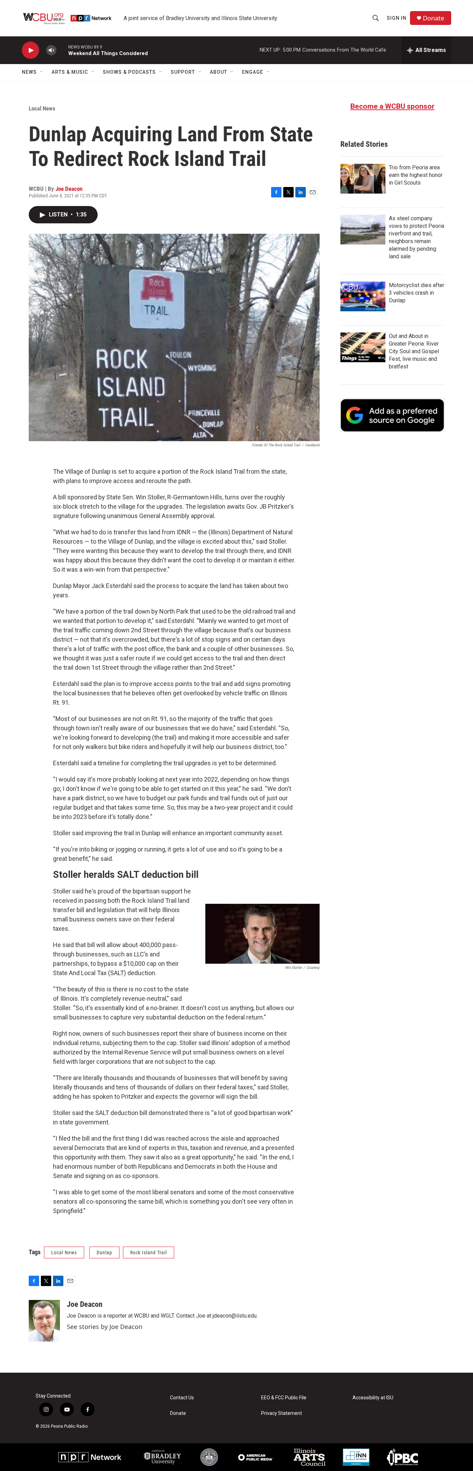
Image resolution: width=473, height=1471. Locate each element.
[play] (30, 50)
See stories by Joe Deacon (104, 1326)
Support (183, 72)
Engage (252, 72)
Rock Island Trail (148, 1252)
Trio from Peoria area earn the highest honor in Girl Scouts (416, 175)
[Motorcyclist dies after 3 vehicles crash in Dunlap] (362, 296)
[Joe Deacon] (44, 1320)
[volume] (51, 50)
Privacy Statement (281, 1413)
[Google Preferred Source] (392, 415)
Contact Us (182, 1397)
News (29, 72)
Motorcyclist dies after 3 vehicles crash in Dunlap (416, 293)
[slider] (62, 50)
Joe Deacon (68, 188)
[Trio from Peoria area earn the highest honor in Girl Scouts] (362, 179)
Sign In (397, 18)
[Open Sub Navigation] (42, 72)
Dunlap (104, 1252)
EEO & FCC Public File (283, 1397)
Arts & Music (70, 72)
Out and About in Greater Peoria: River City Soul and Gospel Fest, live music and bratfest (414, 351)
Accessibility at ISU (372, 1397)
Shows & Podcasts (129, 72)
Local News (42, 108)
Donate (433, 18)
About (218, 72)
